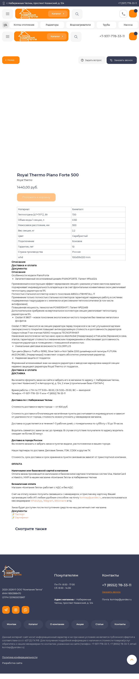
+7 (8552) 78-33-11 (56, 393)
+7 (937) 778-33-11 (127, 3)
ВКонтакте (60, 500)
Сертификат (21, 517)
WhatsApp (36, 500)
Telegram (48, 500)
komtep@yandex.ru (90, 497)
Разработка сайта (12, 663)
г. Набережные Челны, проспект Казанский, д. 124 (35, 3)
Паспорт (20, 514)
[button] (122, 60)
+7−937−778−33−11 (31, 393)
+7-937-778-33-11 (112, 36)
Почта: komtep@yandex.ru (117, 599)
